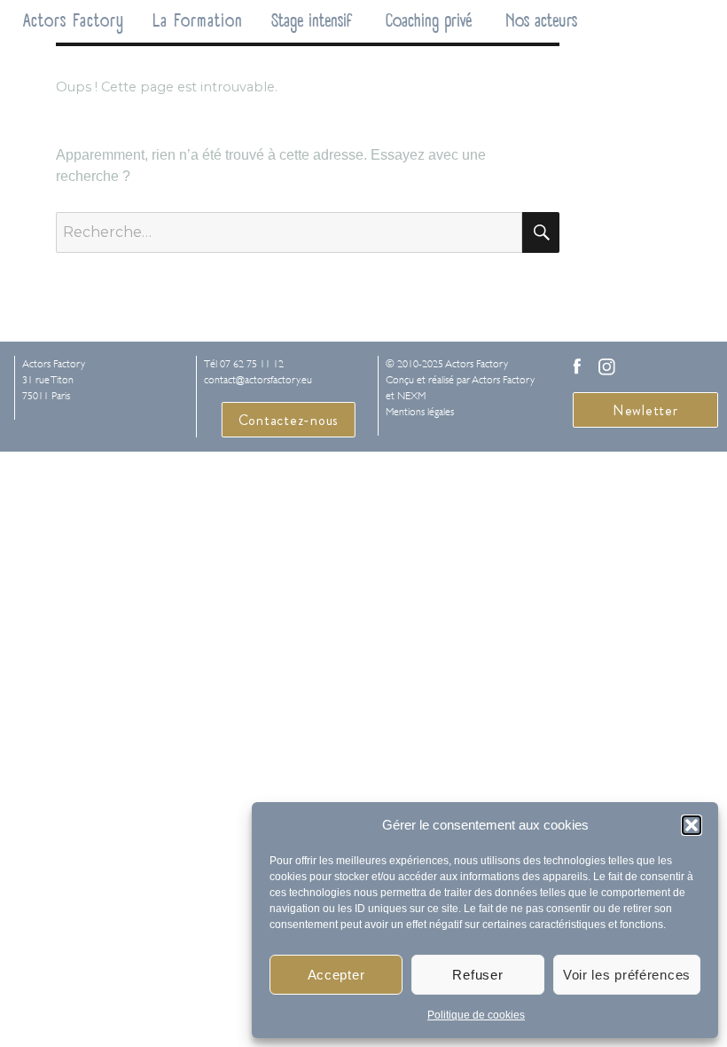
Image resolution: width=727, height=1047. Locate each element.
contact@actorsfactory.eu (258, 380)
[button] (691, 825)
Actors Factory (73, 21)
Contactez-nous (289, 420)
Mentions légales (420, 411)
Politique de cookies (476, 1015)
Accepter (336, 974)
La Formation (197, 21)
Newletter (645, 410)
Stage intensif (311, 21)
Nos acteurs (541, 21)
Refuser (477, 974)
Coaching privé (429, 21)
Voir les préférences (627, 974)
